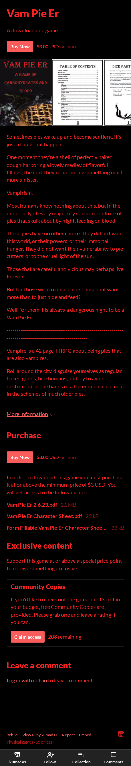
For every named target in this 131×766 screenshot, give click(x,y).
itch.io (12, 734)
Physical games (20, 742)
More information (27, 414)
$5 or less (44, 742)
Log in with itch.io (27, 680)
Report (68, 734)
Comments (113, 761)
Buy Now (20, 46)
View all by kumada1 (40, 734)
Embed (85, 734)
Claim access (27, 637)
